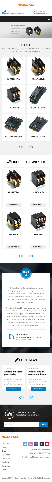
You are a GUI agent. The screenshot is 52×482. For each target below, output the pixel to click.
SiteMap (5, 469)
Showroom (6, 466)
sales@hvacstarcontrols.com (15, 13)
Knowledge (6, 455)
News (4, 451)
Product (5, 447)
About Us (5, 444)
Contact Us (6, 458)
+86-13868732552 (43, 13)
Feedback (5, 462)
